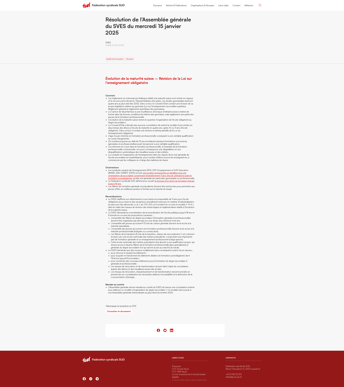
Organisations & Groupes (202, 5)
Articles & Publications (176, 5)
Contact (236, 5)
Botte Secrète (202, 380)
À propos (157, 5)
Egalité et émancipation (115, 59)
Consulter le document (119, 311)
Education (129, 59)
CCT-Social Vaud (180, 368)
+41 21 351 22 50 (234, 374)
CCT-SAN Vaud (179, 371)
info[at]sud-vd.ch (234, 377)
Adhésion (248, 5)
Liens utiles (223, 5)
